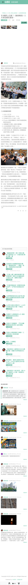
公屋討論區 (14, 2)
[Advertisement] (14, 47)
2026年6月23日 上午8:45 (15, 281)
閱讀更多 (25, 399)
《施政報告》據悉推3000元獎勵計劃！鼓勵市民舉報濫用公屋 (15, 350)
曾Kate (5, 454)
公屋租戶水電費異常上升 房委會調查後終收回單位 (15, 315)
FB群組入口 (5, 13)
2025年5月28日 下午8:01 (15, 328)
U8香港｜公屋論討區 (17, 579)
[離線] (2, 63)
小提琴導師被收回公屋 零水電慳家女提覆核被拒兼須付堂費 (15, 296)
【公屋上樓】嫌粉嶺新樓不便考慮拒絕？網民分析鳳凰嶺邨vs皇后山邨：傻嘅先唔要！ (15, 276)
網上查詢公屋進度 (13, 13)
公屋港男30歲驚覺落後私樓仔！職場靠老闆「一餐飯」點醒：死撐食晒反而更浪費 (15, 265)
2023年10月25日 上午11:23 (15, 366)
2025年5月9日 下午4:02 (14, 337)
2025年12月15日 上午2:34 (15, 345)
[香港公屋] (3, 253)
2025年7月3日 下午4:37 (14, 310)
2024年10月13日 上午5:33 (15, 356)
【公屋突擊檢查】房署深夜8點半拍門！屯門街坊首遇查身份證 (15, 286)
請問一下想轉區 (11, 341)
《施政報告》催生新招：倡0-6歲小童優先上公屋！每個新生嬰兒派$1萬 (15, 372)
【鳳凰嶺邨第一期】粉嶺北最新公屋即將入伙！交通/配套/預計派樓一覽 (15, 254)
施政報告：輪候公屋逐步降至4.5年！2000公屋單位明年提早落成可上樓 (15, 361)
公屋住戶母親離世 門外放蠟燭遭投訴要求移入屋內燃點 (15, 324)
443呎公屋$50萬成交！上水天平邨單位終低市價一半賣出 (15, 306)
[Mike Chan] (3, 342)
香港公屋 (6, 63)
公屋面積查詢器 (22, 13)
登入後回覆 (24, 22)
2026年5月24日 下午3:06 (15, 292)
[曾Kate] (2, 454)
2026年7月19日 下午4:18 (15, 270)
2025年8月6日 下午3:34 (14, 301)
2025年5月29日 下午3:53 (15, 319)
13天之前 (12, 260)
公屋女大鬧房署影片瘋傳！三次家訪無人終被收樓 (15, 333)
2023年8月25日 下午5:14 (15, 377)
